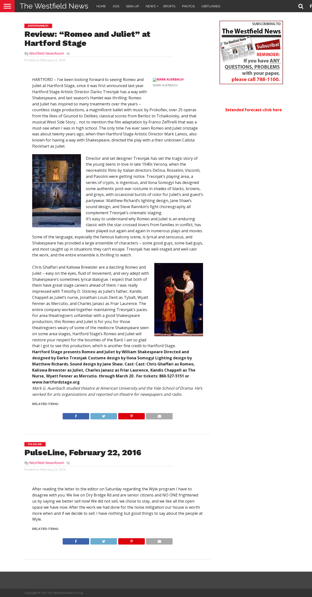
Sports (169, 6)
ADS (116, 6)
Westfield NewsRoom (46, 53)
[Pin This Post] (131, 415)
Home (101, 6)
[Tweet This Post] (103, 415)
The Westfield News (54, 6)
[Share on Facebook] (76, 415)
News (151, 6)
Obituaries (211, 6)
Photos (188, 6)
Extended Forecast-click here (253, 109)
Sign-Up (132, 6)
